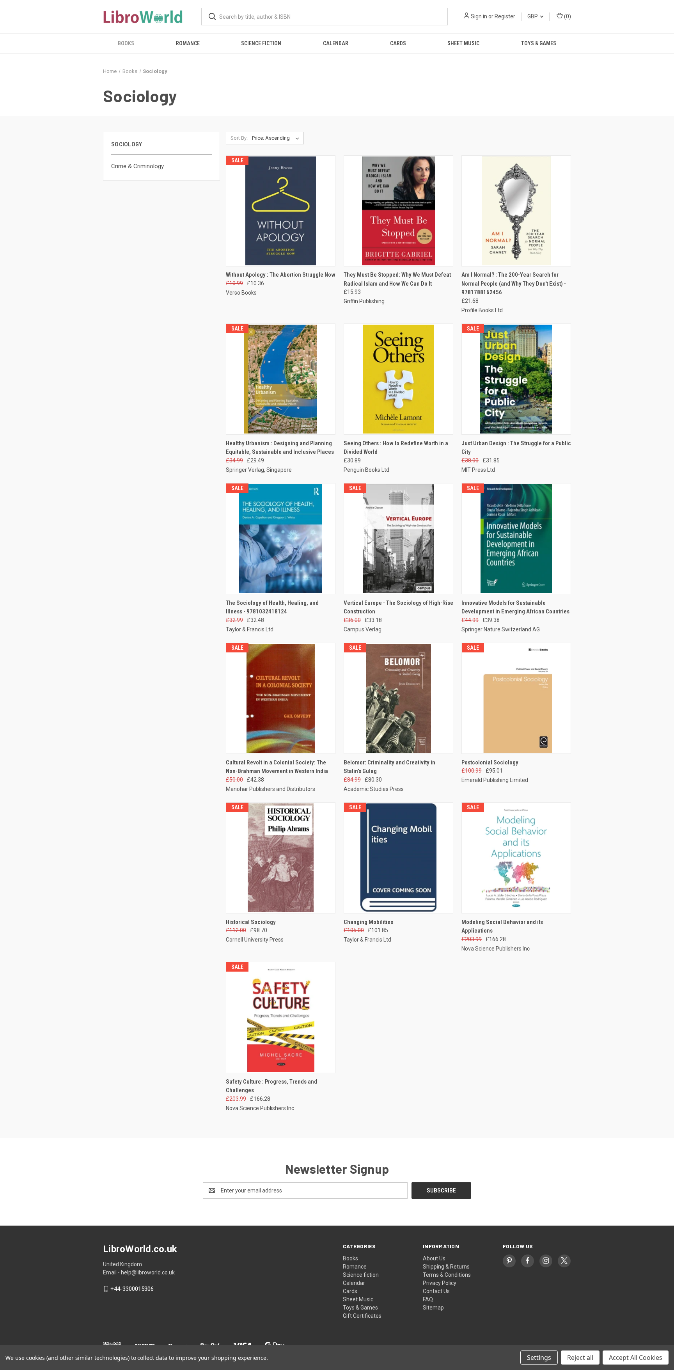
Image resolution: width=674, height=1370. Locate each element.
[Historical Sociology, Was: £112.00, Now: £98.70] (280, 858)
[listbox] (277, 138)
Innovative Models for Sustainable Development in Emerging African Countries (515, 607)
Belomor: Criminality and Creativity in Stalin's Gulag (389, 767)
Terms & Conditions (447, 1275)
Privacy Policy (439, 1283)
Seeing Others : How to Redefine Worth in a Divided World (396, 448)
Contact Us (436, 1291)
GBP (533, 16)
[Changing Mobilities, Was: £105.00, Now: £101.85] (398, 858)
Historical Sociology (251, 922)
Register (505, 16)
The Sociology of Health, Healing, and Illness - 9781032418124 (272, 607)
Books (126, 43)
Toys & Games (538, 43)
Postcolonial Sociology (489, 762)
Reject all (580, 1357)
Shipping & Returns (446, 1266)
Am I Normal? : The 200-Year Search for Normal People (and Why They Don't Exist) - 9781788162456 (513, 283)
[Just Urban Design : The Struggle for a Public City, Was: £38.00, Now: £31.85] (516, 379)
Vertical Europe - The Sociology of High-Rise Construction (398, 607)
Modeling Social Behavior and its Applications (502, 927)
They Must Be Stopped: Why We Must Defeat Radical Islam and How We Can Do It (397, 279)
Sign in (479, 16)
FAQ (428, 1299)
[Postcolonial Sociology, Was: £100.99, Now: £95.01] (516, 698)
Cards (398, 43)
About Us (434, 1258)
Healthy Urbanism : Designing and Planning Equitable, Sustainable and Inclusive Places (280, 448)
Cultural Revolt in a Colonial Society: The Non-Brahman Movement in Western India (277, 767)
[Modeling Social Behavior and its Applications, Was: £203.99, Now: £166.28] (516, 858)
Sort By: (239, 138)
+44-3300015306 (132, 1288)
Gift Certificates (362, 1316)
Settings (539, 1357)
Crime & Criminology (137, 166)
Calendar (335, 43)
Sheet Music (463, 43)
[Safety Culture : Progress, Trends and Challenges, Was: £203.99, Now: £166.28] (280, 1017)
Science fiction (261, 43)
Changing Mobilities (368, 922)
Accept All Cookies (635, 1357)
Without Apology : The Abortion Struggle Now (280, 274)
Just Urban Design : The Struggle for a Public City (516, 448)
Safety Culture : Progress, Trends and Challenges (271, 1086)
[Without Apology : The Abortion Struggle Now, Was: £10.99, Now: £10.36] (280, 211)
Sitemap (433, 1307)
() (567, 16)
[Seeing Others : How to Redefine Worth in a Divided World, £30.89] (398, 379)
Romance (188, 43)
